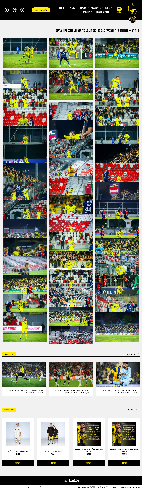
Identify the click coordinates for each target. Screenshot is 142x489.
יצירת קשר (115, 487)
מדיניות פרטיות (126, 487)
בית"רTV (72, 7)
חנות (106, 7)
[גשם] (71, 480)
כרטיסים (83, 7)
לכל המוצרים (9, 410)
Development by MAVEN (87, 487)
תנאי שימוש (136, 487)
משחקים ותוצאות (102, 11)
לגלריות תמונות (9, 354)
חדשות (61, 7)
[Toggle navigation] (119, 9)
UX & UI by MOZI (104, 487)
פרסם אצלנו (87, 11)
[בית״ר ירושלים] (132, 12)
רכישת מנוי (95, 7)
